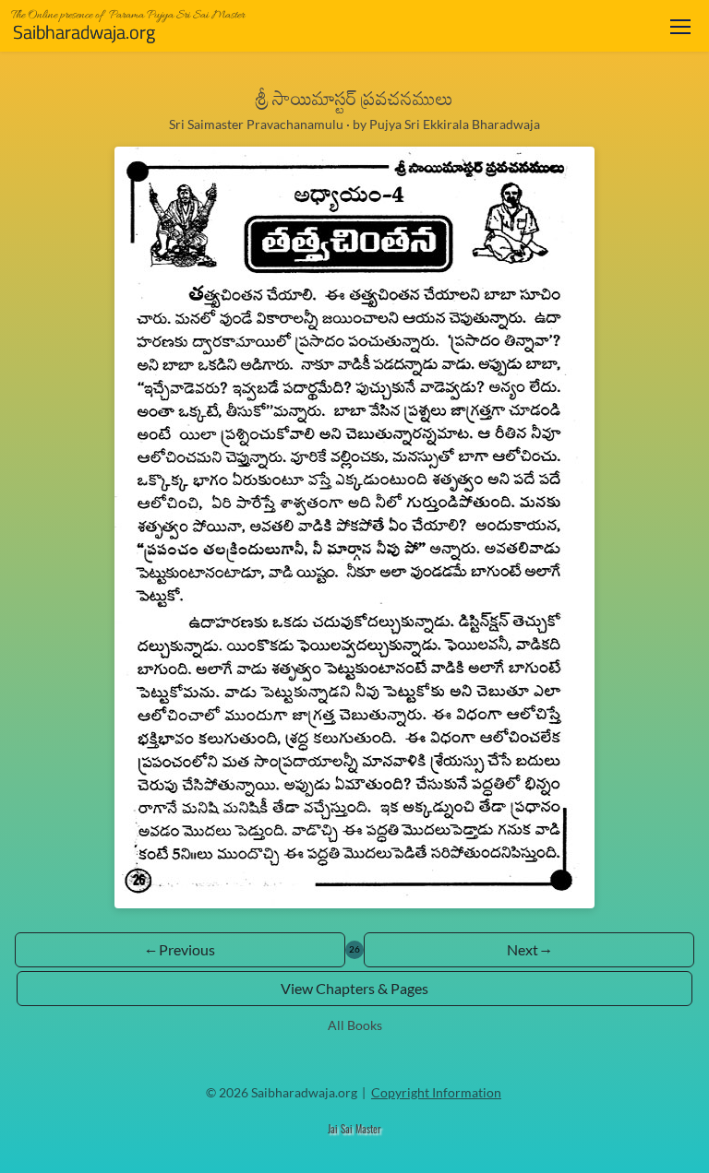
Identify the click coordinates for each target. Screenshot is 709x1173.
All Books (355, 1025)
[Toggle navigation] (680, 26)
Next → (529, 949)
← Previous (180, 949)
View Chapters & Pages (354, 988)
